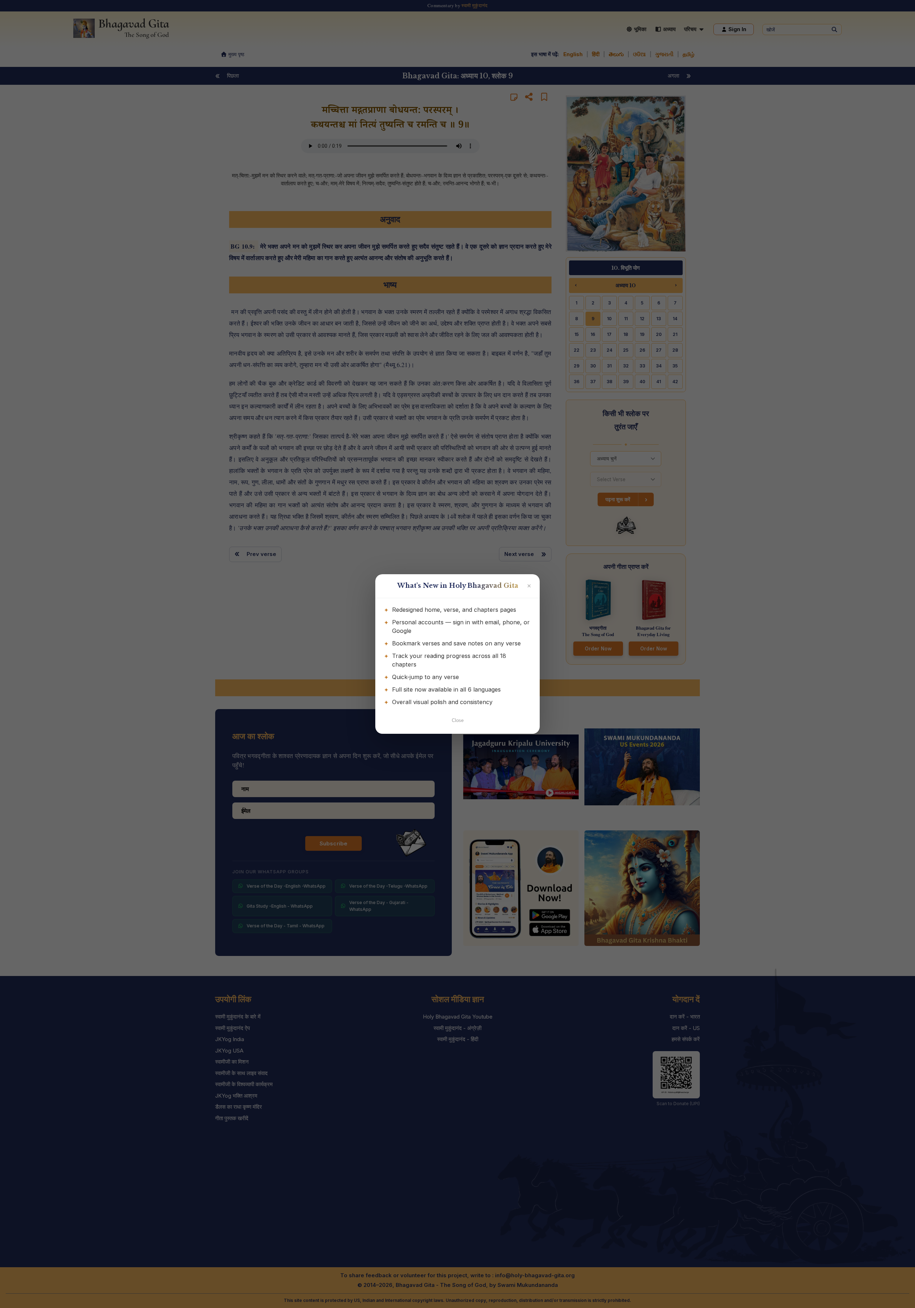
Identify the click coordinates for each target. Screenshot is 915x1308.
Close (458, 720)
